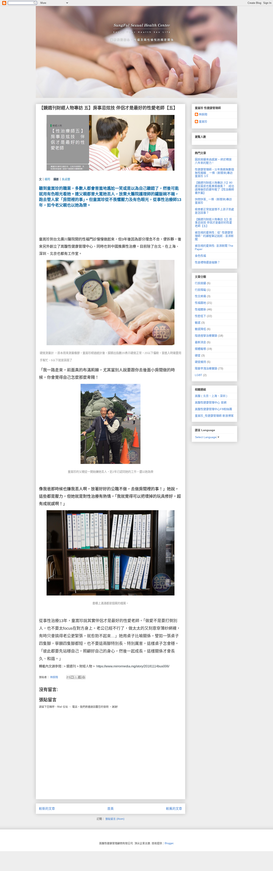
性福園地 (200, 302)
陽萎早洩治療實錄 (206, 368)
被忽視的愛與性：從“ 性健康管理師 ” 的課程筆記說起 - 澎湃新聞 (214, 236)
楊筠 (47, 179)
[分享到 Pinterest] (84, 677)
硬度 (197, 355)
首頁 (110, 808)
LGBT (198, 375)
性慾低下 (200, 316)
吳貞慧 (66, 179)
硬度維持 (200, 361)
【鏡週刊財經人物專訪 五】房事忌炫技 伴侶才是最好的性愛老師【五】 (213, 223)
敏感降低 (200, 329)
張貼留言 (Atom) (114, 818)
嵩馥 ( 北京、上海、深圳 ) (211, 395)
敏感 (197, 322)
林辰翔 (203, 114)
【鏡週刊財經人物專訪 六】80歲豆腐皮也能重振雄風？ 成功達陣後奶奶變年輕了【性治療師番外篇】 (214, 187)
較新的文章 (47, 808)
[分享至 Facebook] (80, 677)
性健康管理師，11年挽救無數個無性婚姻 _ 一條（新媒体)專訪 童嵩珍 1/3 (214, 173)
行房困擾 (200, 283)
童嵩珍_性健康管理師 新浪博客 (214, 415)
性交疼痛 (200, 296)
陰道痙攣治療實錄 (206, 335)
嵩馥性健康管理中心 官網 (210, 402)
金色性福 (200, 255)
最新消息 (200, 342)
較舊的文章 (174, 808)
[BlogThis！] (72, 677)
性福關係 (200, 309)
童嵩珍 (203, 121)
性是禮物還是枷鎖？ (207, 262)
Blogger (169, 843)
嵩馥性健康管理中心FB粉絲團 (213, 409)
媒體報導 (200, 348)
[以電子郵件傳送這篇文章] (68, 677)
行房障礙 (200, 289)
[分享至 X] (76, 677)
